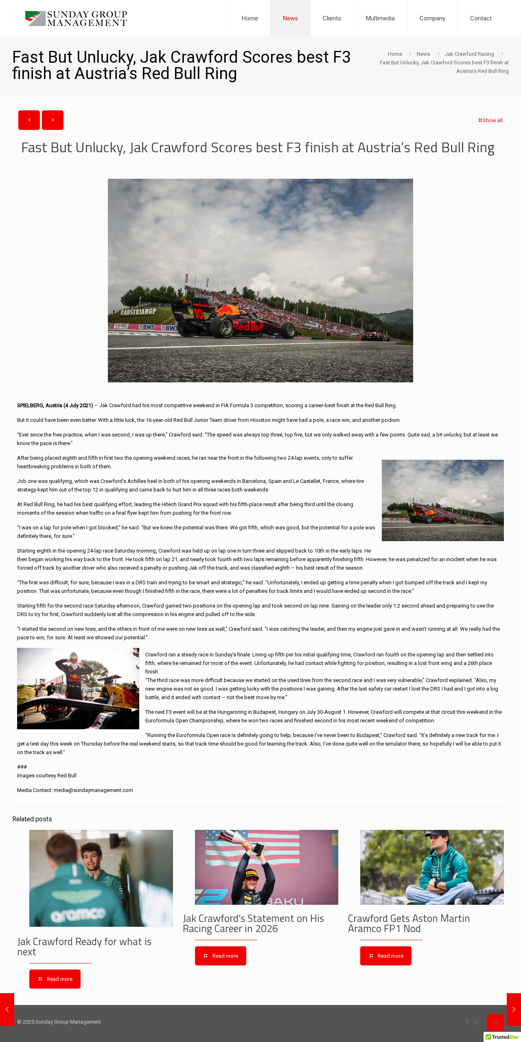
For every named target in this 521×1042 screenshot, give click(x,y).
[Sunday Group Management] (76, 18)
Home (395, 54)
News (423, 54)
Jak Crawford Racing (469, 54)
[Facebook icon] (467, 1021)
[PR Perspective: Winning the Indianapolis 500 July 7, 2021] (514, 1009)
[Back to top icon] (495, 1022)
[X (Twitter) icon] (476, 1021)
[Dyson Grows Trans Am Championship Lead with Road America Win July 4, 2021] (7, 1009)
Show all (493, 120)
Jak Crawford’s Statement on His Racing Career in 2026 (253, 923)
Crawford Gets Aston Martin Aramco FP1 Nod (409, 923)
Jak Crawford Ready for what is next (84, 946)
